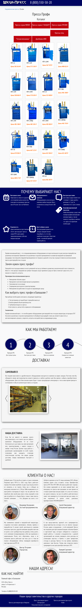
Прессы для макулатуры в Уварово (19, 603)
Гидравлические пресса (12, 9)
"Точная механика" (23, 39)
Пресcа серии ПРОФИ (59, 25)
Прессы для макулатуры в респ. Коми (63, 601)
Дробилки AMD (41, 39)
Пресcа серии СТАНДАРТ (41, 25)
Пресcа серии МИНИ (22, 25)
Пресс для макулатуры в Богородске (41, 601)
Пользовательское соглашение (41, 605)
